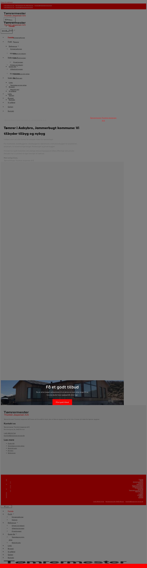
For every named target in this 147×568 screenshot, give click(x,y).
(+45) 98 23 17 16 (98, 501)
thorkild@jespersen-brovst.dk (134, 501)
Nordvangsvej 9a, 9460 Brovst (115, 501)
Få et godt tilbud (62, 402)
